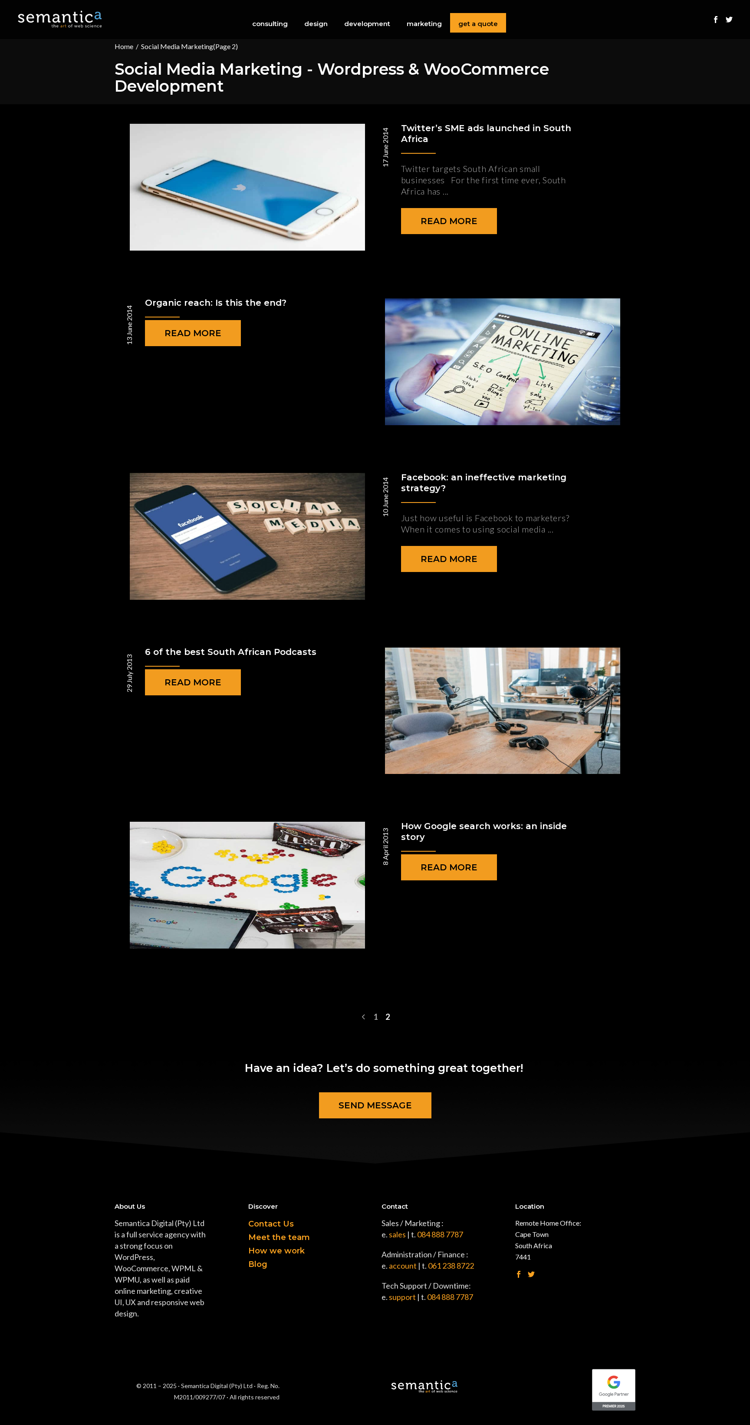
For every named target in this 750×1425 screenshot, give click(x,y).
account (403, 1265)
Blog (257, 1264)
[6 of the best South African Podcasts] (502, 711)
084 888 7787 (440, 1234)
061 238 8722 (451, 1265)
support (402, 1297)
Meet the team (279, 1237)
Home (124, 46)
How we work (276, 1251)
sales (397, 1234)
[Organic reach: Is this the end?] (502, 362)
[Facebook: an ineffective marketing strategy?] (247, 536)
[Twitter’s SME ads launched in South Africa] (247, 187)
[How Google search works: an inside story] (247, 885)
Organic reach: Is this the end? (215, 303)
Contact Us (271, 1224)
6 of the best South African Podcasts (230, 652)
